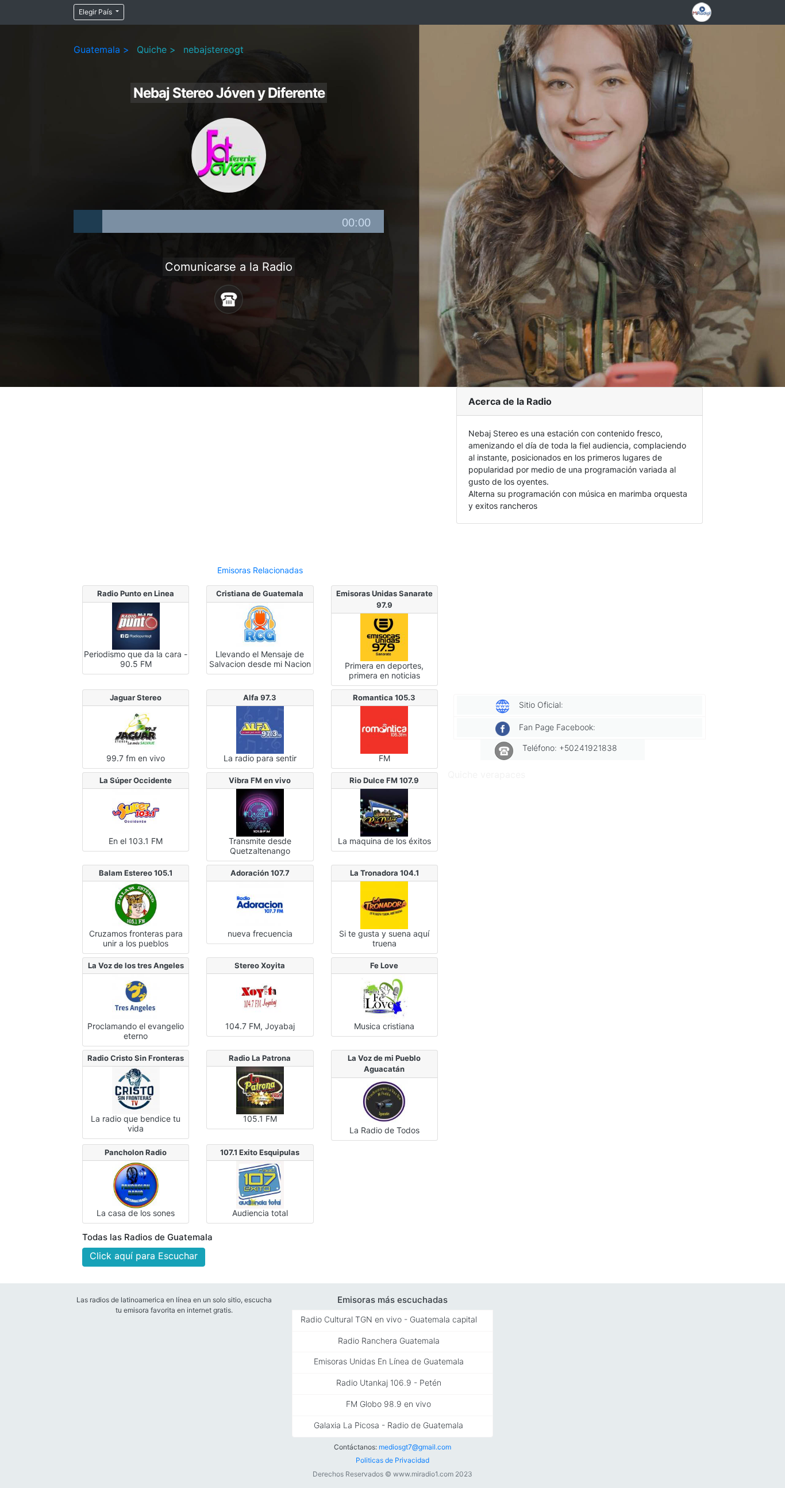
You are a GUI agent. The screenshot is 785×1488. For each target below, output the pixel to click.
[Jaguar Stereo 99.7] (136, 729)
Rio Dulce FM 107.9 (384, 780)
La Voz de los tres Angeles (136, 965)
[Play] (88, 221)
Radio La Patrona (260, 1058)
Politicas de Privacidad (392, 1460)
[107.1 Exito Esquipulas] (260, 1184)
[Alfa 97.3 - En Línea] (260, 729)
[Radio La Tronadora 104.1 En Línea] (384, 904)
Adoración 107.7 (260, 872)
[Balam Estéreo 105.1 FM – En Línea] (136, 904)
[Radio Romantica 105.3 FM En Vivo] (384, 729)
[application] (229, 221)
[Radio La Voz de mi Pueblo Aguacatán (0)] (384, 1101)
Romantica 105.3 (384, 697)
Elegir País (96, 11)
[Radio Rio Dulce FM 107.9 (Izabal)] (384, 812)
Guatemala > (101, 49)
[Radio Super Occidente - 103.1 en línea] (136, 812)
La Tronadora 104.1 (384, 872)
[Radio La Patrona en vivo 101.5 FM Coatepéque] (260, 1089)
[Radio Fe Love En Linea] (384, 997)
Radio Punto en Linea (135, 593)
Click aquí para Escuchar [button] (144, 1255)
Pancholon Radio (136, 1152)
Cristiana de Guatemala (259, 593)
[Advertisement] (260, 470)
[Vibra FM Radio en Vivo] (260, 812)
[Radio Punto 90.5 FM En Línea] (136, 625)
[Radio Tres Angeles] (136, 997)
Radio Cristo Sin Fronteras (135, 1058)
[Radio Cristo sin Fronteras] (136, 1089)
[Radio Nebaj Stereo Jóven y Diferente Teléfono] (228, 298)
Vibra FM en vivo (260, 780)
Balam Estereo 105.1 (135, 872)
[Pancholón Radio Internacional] (136, 1184)
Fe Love (384, 965)
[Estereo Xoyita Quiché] (260, 997)
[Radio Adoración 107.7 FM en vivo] (260, 904)
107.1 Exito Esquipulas (259, 1152)
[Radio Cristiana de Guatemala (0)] (260, 625)
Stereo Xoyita (259, 965)
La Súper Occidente (135, 780)
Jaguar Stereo (135, 697)
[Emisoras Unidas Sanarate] (384, 636)
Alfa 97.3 (259, 697)
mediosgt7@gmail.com (415, 1447)
